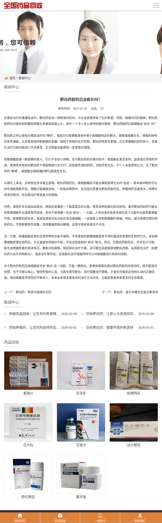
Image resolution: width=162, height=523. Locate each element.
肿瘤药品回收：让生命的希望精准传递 (35, 314)
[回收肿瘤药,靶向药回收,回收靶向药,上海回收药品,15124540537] (23, 5)
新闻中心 (25, 78)
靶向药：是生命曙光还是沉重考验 (136, 292)
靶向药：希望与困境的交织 (33, 292)
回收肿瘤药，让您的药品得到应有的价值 (35, 327)
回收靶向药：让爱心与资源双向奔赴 (112, 314)
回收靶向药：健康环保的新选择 (109, 327)
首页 (12, 78)
